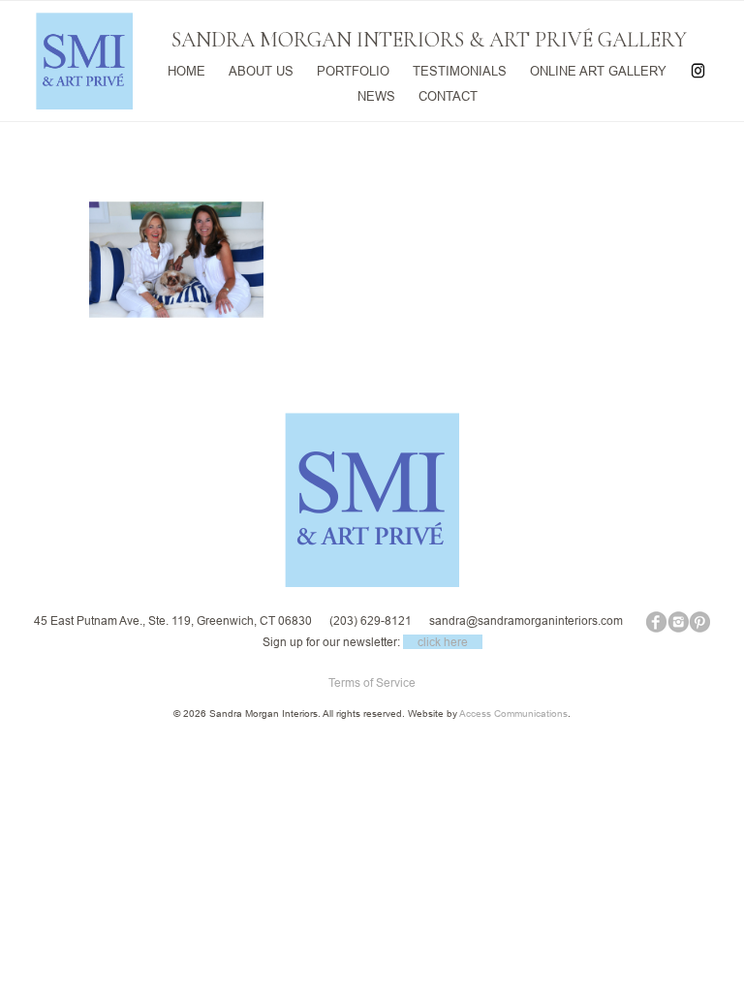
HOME (186, 69)
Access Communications (513, 713)
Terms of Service (372, 682)
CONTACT (448, 94)
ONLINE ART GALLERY (598, 69)
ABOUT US (261, 69)
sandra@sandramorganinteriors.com (526, 620)
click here (443, 642)
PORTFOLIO (353, 69)
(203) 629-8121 (370, 620)
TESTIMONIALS (460, 69)
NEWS (376, 94)
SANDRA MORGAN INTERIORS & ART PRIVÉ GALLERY (429, 39)
